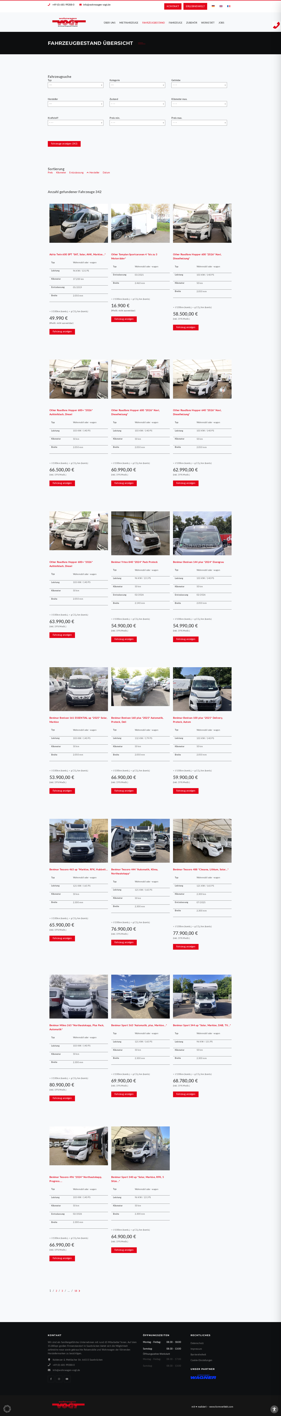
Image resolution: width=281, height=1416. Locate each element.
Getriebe (175, 80)
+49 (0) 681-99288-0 (63, 5)
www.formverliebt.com (221, 1407)
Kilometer (61, 173)
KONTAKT (173, 6)
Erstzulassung (76, 173)
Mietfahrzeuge (128, 23)
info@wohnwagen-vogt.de (96, 5)
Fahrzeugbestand (153, 23)
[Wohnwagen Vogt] (69, 22)
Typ (50, 80)
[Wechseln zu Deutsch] (213, 6)
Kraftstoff (53, 118)
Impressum (196, 1349)
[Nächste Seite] (79, 1291)
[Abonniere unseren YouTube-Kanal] (67, 1379)
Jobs (221, 23)
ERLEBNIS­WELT (195, 6)
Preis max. (176, 118)
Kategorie (115, 80)
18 (75, 1291)
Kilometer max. (179, 99)
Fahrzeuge (175, 23)
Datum (106, 173)
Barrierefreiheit (198, 1355)
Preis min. (115, 118)
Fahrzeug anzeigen (62, 332)
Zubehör (191, 23)
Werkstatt (208, 23)
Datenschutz (197, 1343)
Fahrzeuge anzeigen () (64, 144)
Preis (50, 173)
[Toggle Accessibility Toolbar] (274, 1409)
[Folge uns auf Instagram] (59, 1379)
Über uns (109, 23)
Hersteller (53, 99)
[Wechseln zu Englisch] (221, 6)
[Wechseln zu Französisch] (229, 6)
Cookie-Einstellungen (201, 1360)
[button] (7, 1409)
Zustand (114, 99)
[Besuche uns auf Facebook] (51, 1379)
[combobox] (75, 85)
